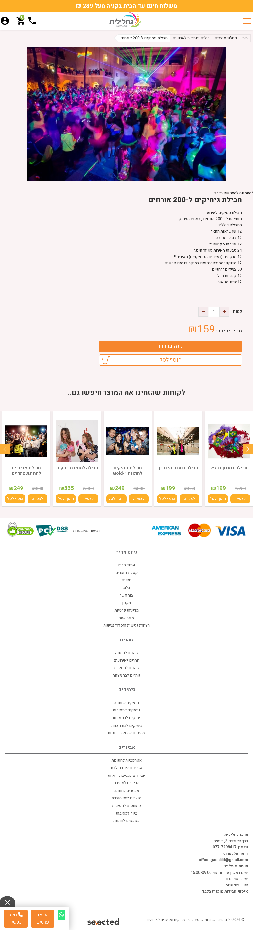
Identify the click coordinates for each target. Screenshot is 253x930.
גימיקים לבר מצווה (127, 718)
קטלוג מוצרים (126, 573)
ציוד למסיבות (126, 813)
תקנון (126, 603)
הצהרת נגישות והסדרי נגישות (127, 625)
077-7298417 (224, 847)
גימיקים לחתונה (126, 703)
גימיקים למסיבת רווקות (126, 733)
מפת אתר (126, 618)
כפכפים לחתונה (126, 821)
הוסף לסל (171, 360)
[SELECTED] (103, 921)
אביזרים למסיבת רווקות (126, 775)
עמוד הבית (126, 565)
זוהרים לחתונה (126, 653)
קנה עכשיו (170, 346)
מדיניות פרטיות (127, 610)
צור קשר (126, 595)
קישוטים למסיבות (126, 806)
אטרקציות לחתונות (127, 760)
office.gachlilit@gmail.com (223, 860)
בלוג (126, 588)
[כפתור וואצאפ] (61, 915)
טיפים (126, 580)
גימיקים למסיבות (126, 710)
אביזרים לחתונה (126, 791)
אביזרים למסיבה (127, 783)
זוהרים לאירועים (127, 660)
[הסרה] (203, 312)
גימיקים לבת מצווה (126, 726)
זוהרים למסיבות (126, 668)
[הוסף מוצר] (224, 312)
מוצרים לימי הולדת (126, 798)
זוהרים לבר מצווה (126, 675)
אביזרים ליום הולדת (126, 768)
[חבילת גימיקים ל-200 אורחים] (126, 114)
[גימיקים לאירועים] (125, 19)
